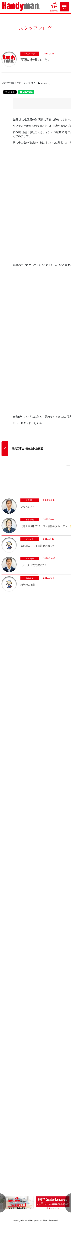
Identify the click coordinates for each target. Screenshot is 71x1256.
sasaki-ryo (29, 53)
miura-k (29, 539)
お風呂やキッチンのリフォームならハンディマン (21, 6)
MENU (64, 9)
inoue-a (29, 578)
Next (68, 1202)
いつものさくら (29, 506)
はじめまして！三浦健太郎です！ (38, 545)
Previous (3, 1202)
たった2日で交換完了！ (33, 565)
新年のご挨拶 (27, 584)
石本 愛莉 (30, 519)
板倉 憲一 (30, 500)
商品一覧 (54, 10)
